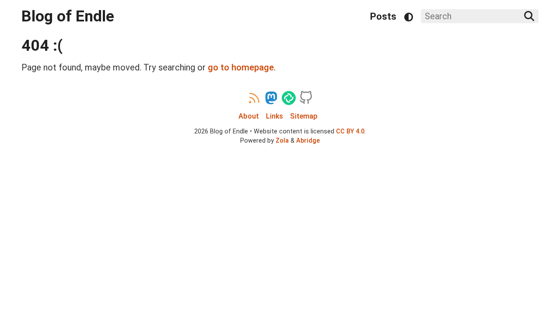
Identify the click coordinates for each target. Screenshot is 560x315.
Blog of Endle (67, 16)
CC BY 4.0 (350, 131)
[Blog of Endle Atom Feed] (254, 98)
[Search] (529, 16)
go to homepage (241, 67)
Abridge (308, 140)
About (248, 116)
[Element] (289, 98)
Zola (282, 140)
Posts (383, 16)
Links (274, 116)
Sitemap (304, 116)
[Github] (306, 98)
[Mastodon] (271, 98)
